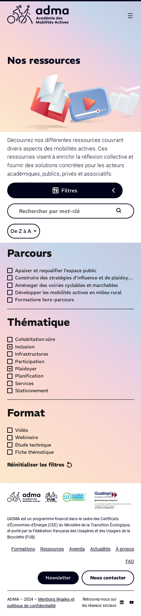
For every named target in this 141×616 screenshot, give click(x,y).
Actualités (100, 549)
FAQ (130, 561)
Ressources (52, 549)
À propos (125, 549)
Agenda (77, 549)
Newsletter (58, 578)
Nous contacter (108, 578)
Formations (23, 549)
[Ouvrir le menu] (130, 16)
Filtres (69, 190)
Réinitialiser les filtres (35, 464)
